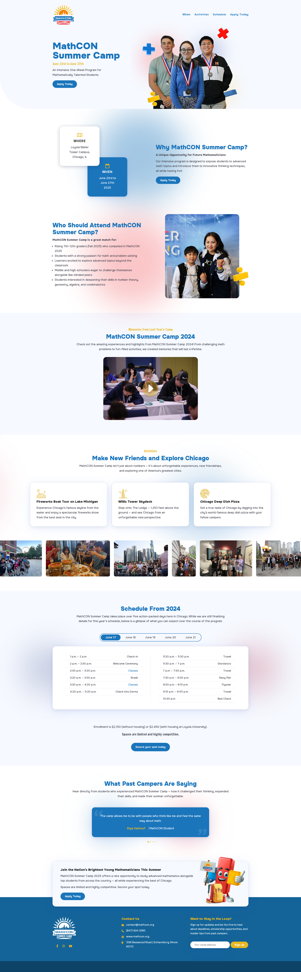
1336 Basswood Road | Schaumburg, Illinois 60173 (152, 944)
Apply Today (239, 14)
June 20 (170, 637)
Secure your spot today (150, 747)
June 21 (190, 637)
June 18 (130, 637)
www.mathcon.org (137, 936)
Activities (202, 14)
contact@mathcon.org (140, 924)
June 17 (111, 637)
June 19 (150, 637)
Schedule (219, 14)
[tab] (148, 842)
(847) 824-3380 (135, 930)
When (186, 14)
